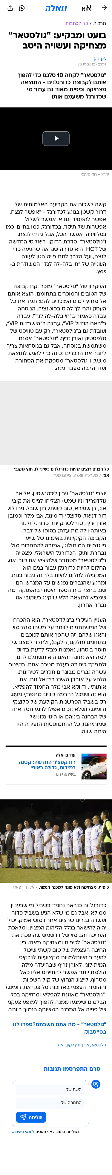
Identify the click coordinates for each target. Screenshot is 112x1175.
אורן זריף (81, 1045)
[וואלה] (56, 8)
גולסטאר (98, 1045)
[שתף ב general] (10, 8)
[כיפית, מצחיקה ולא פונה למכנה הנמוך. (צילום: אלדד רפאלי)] (56, 846)
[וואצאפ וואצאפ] (22, 8)
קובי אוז (65, 1045)
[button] (86, 8)
